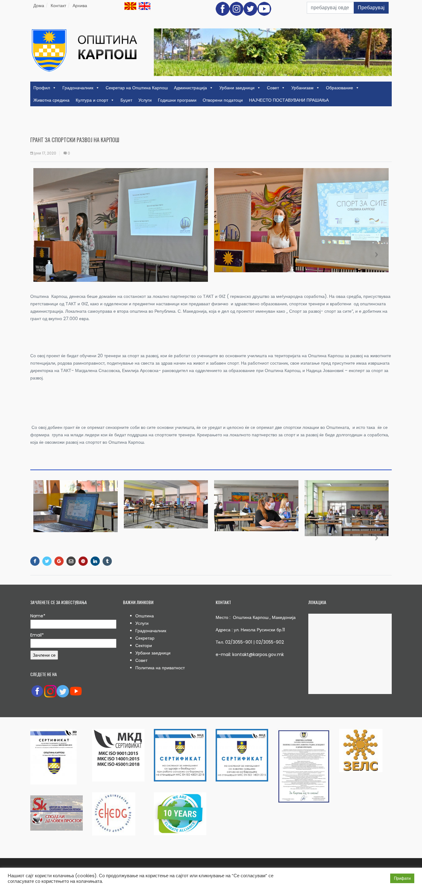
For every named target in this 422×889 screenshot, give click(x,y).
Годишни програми (177, 100)
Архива (80, 5)
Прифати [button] (402, 878)
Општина (144, 616)
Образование (339, 88)
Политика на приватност (160, 668)
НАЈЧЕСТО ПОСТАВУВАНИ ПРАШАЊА (289, 100)
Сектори (143, 645)
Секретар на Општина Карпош (137, 88)
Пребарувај (371, 7)
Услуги (145, 100)
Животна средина (51, 100)
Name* (37, 616)
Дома (38, 5)
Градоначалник (77, 88)
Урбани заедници (237, 88)
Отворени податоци (223, 100)
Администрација (190, 88)
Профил (41, 88)
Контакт (58, 5)
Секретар (144, 638)
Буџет (126, 100)
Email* (37, 635)
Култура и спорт (92, 100)
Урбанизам (302, 88)
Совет (273, 88)
